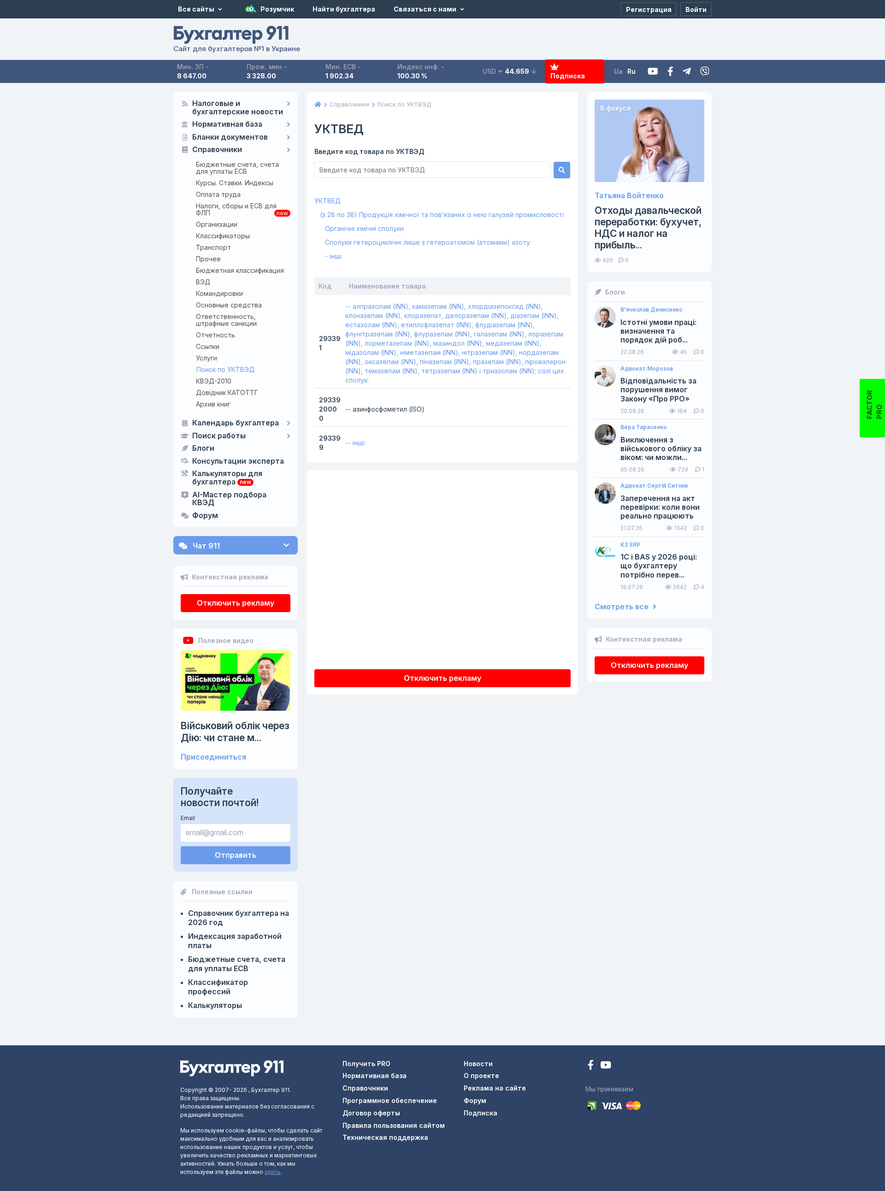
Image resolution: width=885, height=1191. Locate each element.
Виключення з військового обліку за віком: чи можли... (661, 449)
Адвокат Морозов (646, 369)
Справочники (217, 150)
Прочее (208, 259)
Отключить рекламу (235, 602)
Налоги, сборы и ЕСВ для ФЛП (236, 209)
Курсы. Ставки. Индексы (234, 183)
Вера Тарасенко (643, 427)
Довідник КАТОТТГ (227, 392)
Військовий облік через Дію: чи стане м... (235, 731)
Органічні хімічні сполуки (364, 228)
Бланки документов (230, 137)
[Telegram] (686, 71)
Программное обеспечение (389, 1100)
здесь (273, 1171)
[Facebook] (670, 71)
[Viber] (705, 71)
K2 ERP (630, 545)
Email (188, 817)
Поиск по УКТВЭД (225, 369)
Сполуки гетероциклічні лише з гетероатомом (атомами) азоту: (428, 242)
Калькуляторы (215, 1005)
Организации (216, 224)
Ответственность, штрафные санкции (226, 319)
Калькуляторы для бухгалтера (227, 478)
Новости (478, 1063)
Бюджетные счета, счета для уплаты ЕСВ (237, 167)
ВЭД (203, 282)
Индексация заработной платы (235, 941)
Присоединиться (213, 757)
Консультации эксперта (238, 461)
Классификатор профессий (218, 987)
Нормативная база (227, 124)
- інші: (333, 256)
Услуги (206, 358)
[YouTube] (606, 1066)
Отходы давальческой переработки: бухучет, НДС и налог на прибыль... (648, 228)
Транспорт (213, 247)
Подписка (567, 76)
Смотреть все (622, 606)
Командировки (219, 293)
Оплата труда (218, 194)
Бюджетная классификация (240, 270)
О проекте (481, 1075)
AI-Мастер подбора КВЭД (229, 499)
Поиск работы (219, 436)
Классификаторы (223, 236)
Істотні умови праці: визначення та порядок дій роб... (658, 331)
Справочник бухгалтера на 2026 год (238, 917)
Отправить (235, 855)
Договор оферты (371, 1113)
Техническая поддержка (385, 1137)
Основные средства (229, 305)
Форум (205, 516)
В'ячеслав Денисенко (651, 310)
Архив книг (213, 404)
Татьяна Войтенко (629, 195)
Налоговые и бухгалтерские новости (237, 108)
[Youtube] (653, 71)
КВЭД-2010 (213, 381)
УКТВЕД (327, 201)
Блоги (203, 448)
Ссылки (207, 346)
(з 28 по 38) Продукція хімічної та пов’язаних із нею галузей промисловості (442, 214)
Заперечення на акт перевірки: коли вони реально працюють (660, 507)
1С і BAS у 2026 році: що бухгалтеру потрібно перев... (658, 566)
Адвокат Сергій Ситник (654, 486)
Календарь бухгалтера (235, 423)
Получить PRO (366, 1063)
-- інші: (355, 443)
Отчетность (215, 335)
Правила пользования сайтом (393, 1125)
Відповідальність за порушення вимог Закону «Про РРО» (658, 390)
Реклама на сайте (495, 1088)
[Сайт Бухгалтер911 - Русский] (231, 1068)
